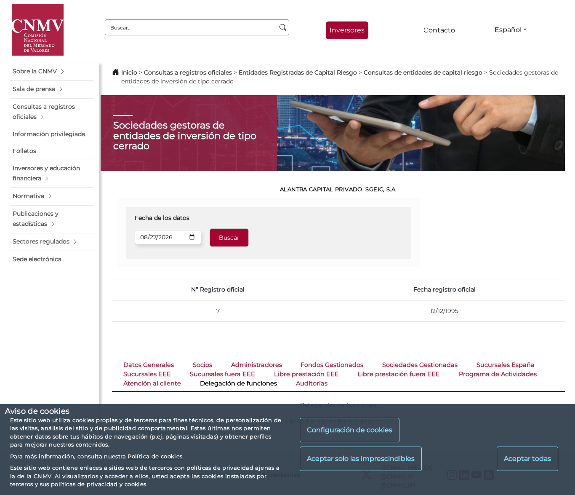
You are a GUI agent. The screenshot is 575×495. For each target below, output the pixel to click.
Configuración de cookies (349, 430)
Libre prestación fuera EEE (398, 374)
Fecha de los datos (162, 218)
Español (508, 30)
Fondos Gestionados (332, 365)
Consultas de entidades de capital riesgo (423, 72)
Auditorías (311, 383)
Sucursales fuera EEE (222, 374)
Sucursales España (506, 365)
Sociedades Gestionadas (420, 365)
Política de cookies (155, 456)
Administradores (256, 365)
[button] (52, 71)
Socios (202, 365)
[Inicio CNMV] (37, 29)
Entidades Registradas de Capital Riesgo (298, 72)
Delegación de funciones (238, 383)
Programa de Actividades (498, 374)
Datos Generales (148, 365)
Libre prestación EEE (306, 374)
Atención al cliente (152, 383)
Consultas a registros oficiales (188, 72)
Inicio (129, 72)
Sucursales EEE (147, 374)
